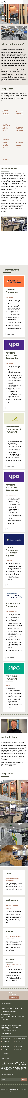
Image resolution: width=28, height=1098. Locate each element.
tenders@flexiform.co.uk (10, 764)
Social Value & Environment (6, 1052)
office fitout (5, 1049)
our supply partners (20, 1038)
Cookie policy (19, 1049)
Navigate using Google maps (9, 1011)
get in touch (14, 998)
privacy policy (19, 1046)
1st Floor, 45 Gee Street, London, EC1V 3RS (11, 1008)
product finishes (6, 1044)
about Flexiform (6, 1038)
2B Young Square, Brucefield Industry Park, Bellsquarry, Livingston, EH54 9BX (11, 1026)
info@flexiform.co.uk (7, 1033)
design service (6, 1046)
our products (6, 1041)
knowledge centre (20, 1041)
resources (18, 1044)
